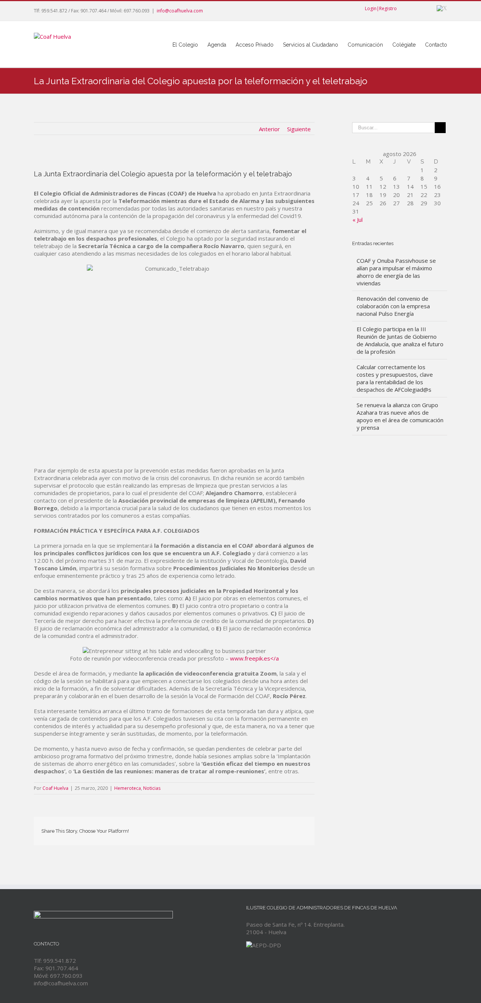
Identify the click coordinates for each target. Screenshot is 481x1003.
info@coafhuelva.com (180, 11)
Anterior (269, 129)
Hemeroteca (127, 788)
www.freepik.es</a (254, 658)
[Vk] (292, 829)
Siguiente (299, 129)
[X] (442, 8)
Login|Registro (381, 8)
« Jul (357, 219)
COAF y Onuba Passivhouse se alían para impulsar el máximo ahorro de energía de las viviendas (396, 272)
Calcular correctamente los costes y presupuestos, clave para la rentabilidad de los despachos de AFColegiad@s (395, 378)
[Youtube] (415, 8)
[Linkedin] (268, 829)
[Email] (305, 829)
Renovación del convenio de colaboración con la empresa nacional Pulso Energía (393, 306)
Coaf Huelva (55, 788)
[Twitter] (220, 829)
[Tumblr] (244, 829)
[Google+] (427, 8)
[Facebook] (403, 8)
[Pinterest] (232, 829)
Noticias (151, 788)
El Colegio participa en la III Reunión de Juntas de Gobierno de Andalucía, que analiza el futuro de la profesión (400, 340)
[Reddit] (280, 829)
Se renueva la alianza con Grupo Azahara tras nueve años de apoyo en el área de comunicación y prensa (400, 416)
